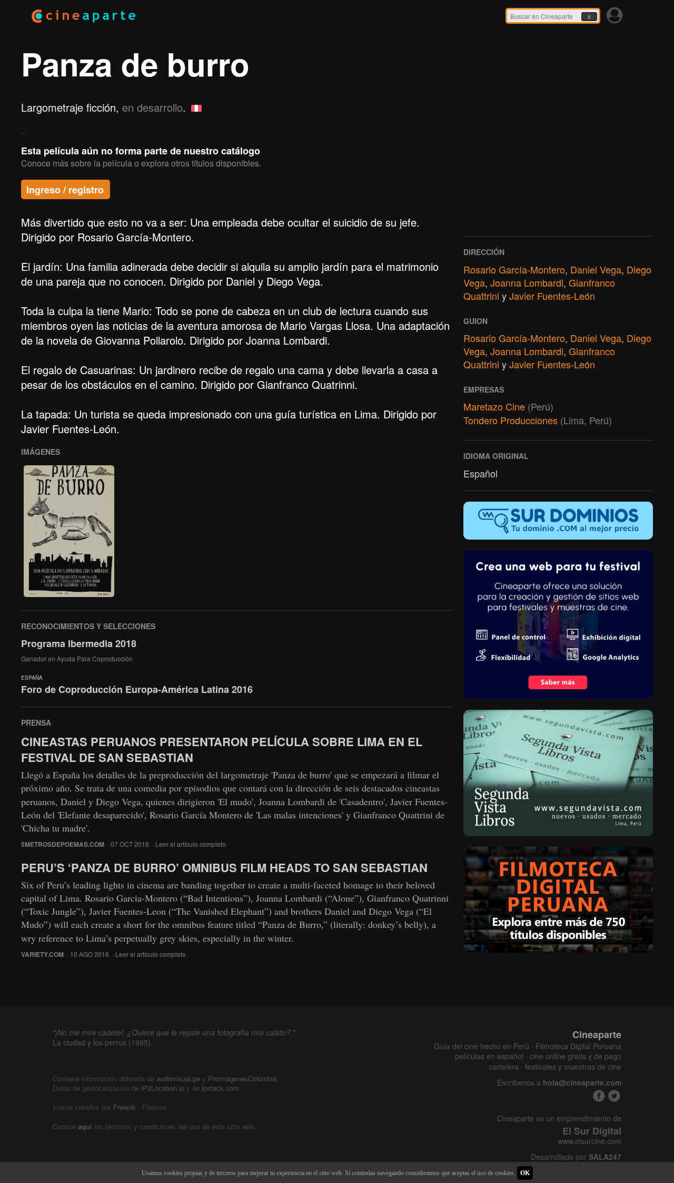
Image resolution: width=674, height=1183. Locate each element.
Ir (589, 17)
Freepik (124, 1107)
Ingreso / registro (65, 190)
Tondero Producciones (510, 420)
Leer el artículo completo (190, 843)
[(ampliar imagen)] (69, 531)
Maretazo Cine (494, 406)
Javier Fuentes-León (552, 295)
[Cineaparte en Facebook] (599, 1095)
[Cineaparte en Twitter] (614, 1095)
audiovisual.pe (178, 1078)
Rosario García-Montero (514, 269)
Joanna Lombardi (526, 282)
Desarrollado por (576, 1157)
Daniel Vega (595, 269)
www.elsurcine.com (589, 1141)
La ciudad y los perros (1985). (103, 1042)
